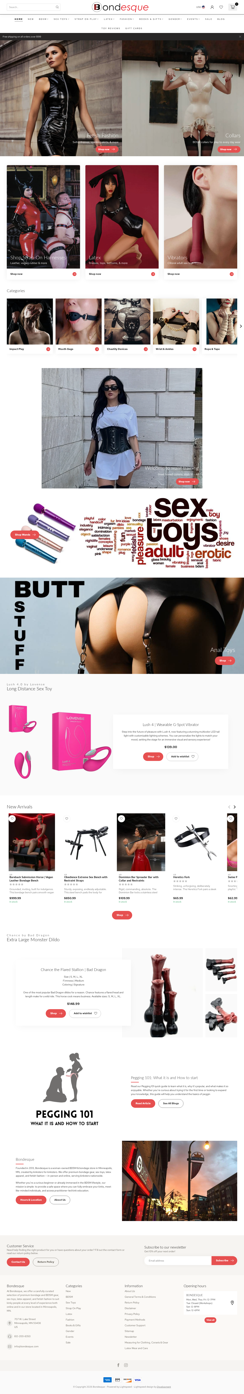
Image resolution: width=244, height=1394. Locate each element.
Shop (151, 756)
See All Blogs (171, 1103)
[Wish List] (221, 7)
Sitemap (129, 1331)
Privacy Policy (132, 1314)
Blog (221, 19)
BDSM (43, 19)
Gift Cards (134, 28)
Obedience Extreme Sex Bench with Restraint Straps (85, 879)
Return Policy (46, 1261)
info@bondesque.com (26, 1346)
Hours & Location (31, 1199)
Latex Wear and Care (136, 1348)
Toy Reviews (110, 28)
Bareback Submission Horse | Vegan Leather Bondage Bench (31, 879)
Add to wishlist (180, 756)
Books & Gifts (150, 19)
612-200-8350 (22, 1336)
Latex (108, 19)
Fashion (126, 19)
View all (210, 1320)
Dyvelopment (164, 1386)
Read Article (143, 1103)
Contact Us (18, 1261)
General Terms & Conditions (140, 1296)
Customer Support (135, 1325)
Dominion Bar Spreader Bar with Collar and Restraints (138, 879)
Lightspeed (126, 1386)
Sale (208, 19)
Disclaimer (130, 1308)
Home (19, 19)
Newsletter (131, 1336)
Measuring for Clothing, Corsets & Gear (146, 1342)
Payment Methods (135, 1319)
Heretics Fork (181, 877)
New (31, 19)
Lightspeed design (143, 1386)
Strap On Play (86, 19)
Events (192, 19)
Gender (174, 19)
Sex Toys (61, 19)
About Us (60, 1199)
